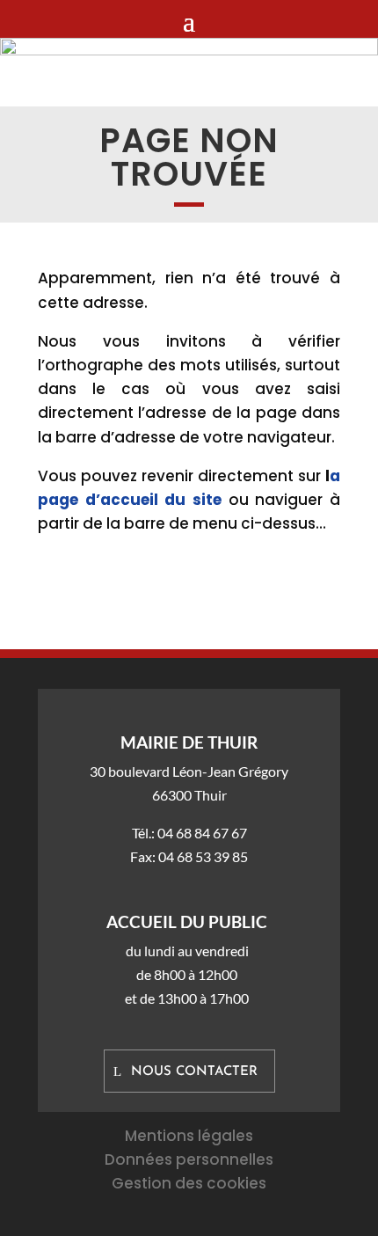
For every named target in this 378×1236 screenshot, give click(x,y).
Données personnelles (189, 1159)
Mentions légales (189, 1135)
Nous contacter (194, 1072)
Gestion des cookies (189, 1183)
